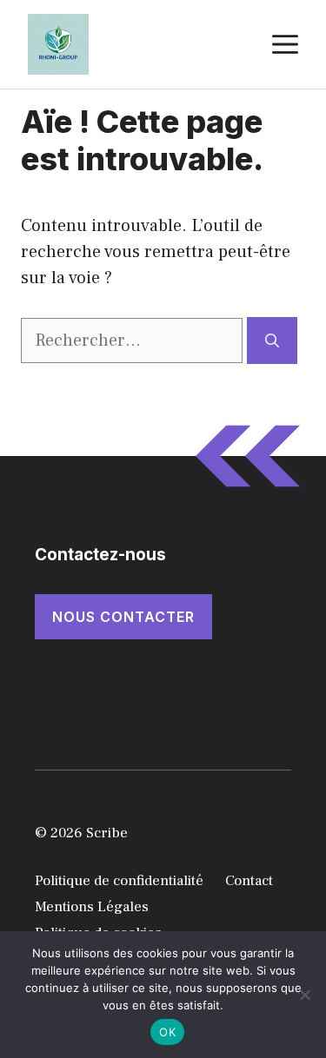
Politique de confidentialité (119, 880)
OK (167, 1032)
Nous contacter (123, 616)
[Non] (304, 994)
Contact (249, 880)
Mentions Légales (92, 906)
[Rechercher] (272, 340)
